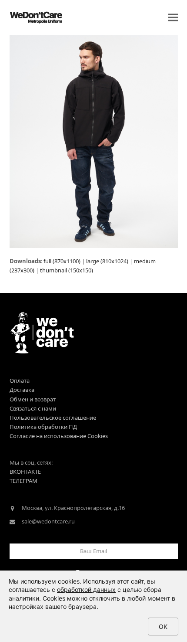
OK (163, 626)
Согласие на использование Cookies (59, 436)
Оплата (20, 380)
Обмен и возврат (33, 399)
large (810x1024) (107, 261)
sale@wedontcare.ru (48, 521)
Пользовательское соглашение (53, 417)
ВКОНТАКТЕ (25, 472)
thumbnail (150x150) (66, 270)
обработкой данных (86, 589)
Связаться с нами (33, 408)
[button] (173, 17)
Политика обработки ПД (43, 427)
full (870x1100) (61, 261)
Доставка (22, 390)
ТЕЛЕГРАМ (23, 481)
